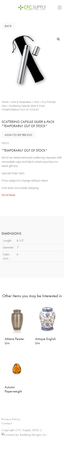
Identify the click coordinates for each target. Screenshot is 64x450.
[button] (58, 39)
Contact (7, 423)
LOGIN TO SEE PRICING (18, 135)
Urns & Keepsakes (21, 102)
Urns (36, 102)
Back (8, 26)
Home (5, 102)
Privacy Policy (11, 419)
